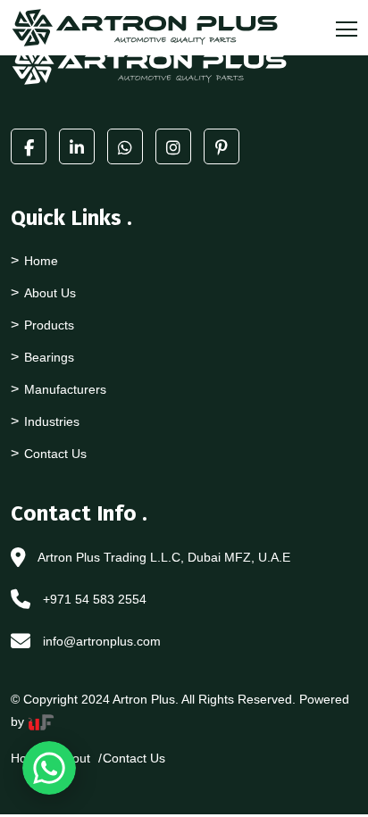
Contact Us (55, 453)
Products (49, 325)
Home (41, 261)
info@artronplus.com (102, 641)
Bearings (49, 357)
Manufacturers (65, 389)
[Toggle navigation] (341, 27)
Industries (51, 421)
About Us (50, 293)
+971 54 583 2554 (94, 599)
